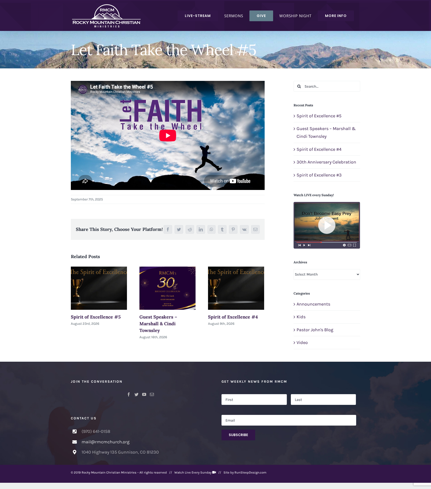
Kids (301, 317)
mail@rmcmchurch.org (105, 442)
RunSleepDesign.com (250, 472)
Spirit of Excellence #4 (233, 317)
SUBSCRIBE (238, 434)
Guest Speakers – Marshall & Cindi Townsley (158, 323)
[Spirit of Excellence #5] (99, 288)
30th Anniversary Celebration (326, 162)
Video (302, 342)
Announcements (313, 304)
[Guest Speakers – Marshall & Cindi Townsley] (167, 288)
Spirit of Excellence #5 (96, 317)
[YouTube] (144, 394)
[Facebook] (129, 394)
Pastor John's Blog (315, 329)
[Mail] (152, 394)
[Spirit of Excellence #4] (236, 288)
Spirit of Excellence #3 (319, 175)
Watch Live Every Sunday (193, 472)
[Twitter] (136, 394)
